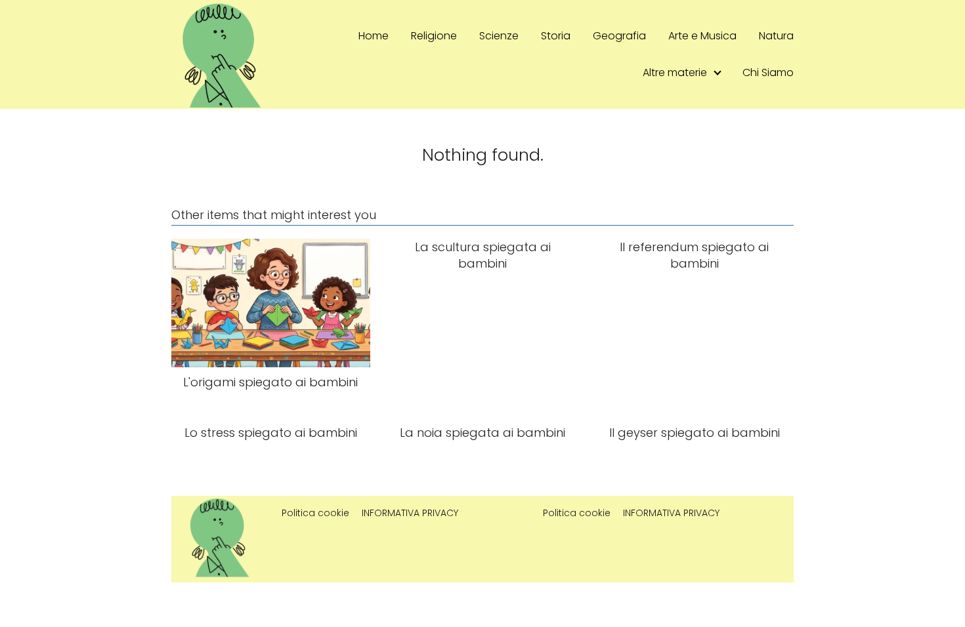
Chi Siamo (768, 72)
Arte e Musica (702, 35)
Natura (776, 35)
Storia (555, 35)
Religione (434, 35)
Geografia (619, 35)
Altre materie (675, 72)
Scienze (499, 35)
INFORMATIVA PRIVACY (410, 512)
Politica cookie (315, 512)
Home (373, 35)
